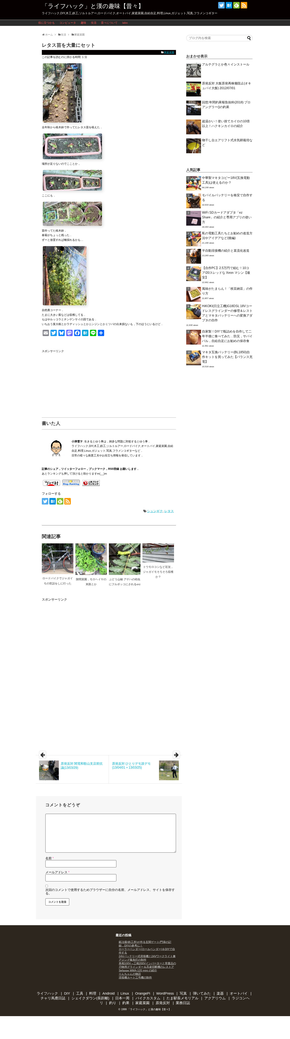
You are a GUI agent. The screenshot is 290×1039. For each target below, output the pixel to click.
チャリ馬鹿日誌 (52, 998)
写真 (183, 993)
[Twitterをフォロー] (221, 5)
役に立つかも (46, 22)
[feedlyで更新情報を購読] (236, 5)
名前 (49, 858)
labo (125, 22)
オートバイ (239, 993)
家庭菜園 (169, 52)
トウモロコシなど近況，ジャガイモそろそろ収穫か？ (158, 571)
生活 (93, 22)
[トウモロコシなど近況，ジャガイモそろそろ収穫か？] (158, 552)
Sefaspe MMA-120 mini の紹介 (138, 970)
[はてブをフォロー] (229, 5)
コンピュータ (67, 22)
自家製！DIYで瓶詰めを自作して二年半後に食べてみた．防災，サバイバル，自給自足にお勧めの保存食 (227, 336)
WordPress (165, 993)
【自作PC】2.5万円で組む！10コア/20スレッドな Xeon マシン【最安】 (226, 272)
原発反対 (163, 1003)
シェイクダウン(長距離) (90, 998)
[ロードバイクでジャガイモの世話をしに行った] (57, 558)
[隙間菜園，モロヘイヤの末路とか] (91, 559)
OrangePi (142, 993)
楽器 (220, 993)
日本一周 (122, 998)
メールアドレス (57, 872)
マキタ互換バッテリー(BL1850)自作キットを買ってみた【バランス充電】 (227, 356)
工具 (79, 993)
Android (108, 993)
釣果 (125, 1003)
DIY (67, 993)
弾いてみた (202, 993)
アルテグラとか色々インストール (225, 64)
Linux (125, 993)
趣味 (83, 22)
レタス (169, 511)
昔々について (109, 22)
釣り (112, 1003)
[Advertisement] (75, 381)
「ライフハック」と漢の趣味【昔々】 (93, 6)
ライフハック (47, 993)
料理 (92, 993)
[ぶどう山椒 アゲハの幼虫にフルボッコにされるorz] (124, 559)
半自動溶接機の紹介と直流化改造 (225, 250)
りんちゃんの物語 (130, 973)
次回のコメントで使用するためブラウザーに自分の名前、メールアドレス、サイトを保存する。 (110, 891)
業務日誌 (183, 1003)
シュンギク (155, 511)
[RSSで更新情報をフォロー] (244, 5)
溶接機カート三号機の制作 (135, 977)
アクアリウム (215, 998)
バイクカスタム (148, 998)
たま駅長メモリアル (182, 998)
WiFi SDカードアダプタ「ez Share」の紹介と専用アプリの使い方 (227, 217)
